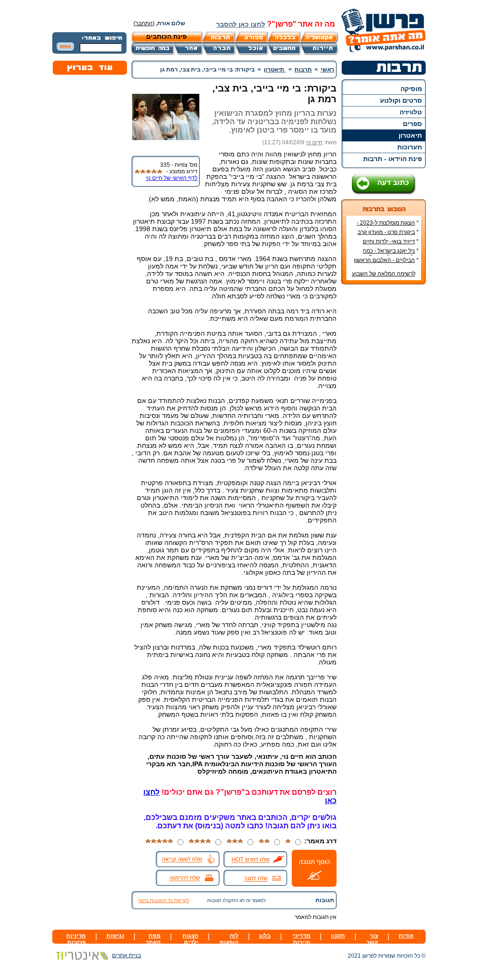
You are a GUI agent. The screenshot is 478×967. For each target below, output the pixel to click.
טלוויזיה (411, 112)
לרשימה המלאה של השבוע (383, 273)
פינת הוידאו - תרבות (392, 158)
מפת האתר (153, 939)
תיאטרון (410, 135)
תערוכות (409, 147)
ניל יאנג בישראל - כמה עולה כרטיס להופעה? (391, 254)
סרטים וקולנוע (401, 100)
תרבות (303, 69)
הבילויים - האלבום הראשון (384, 260)
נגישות (115, 935)
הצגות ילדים (190, 939)
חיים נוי (314, 142)
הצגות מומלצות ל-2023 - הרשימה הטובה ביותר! (388, 226)
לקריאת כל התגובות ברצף (163, 900)
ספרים (412, 123)
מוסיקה (411, 88)
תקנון (338, 935)
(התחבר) (144, 23)
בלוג (265, 935)
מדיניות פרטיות (76, 939)
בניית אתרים (126, 955)
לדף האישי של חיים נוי (171, 178)
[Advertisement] (383, 431)
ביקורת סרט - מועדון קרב (386, 232)
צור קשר (372, 939)
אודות (406, 935)
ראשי (327, 69)
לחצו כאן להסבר (240, 24)
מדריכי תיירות (301, 939)
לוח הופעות (229, 939)
